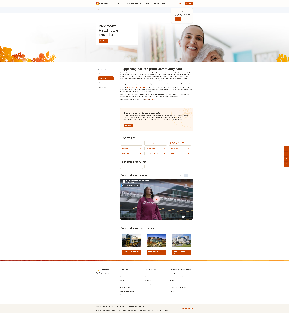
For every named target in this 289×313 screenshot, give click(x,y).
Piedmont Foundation (151, 273)
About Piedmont (125, 273)
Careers (122, 276)
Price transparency (165, 310)
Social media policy (153, 310)
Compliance (143, 310)
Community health (125, 287)
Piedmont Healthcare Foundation (137, 87)
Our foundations (104, 87)
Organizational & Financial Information (106, 310)
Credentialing (174, 291)
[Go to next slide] (191, 175)
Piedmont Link (174, 294)
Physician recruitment (176, 276)
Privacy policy (122, 310)
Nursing (172, 280)
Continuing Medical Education (178, 284)
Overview (102, 73)
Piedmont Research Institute (178, 287)
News (122, 280)
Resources (102, 82)
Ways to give (102, 78)
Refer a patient (174, 273)
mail (153, 99)
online (147, 99)
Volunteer (148, 280)
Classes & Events (150, 276)
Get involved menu (105, 10)
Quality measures (125, 284)
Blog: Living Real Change (127, 291)
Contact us (123, 294)
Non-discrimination (133, 310)
